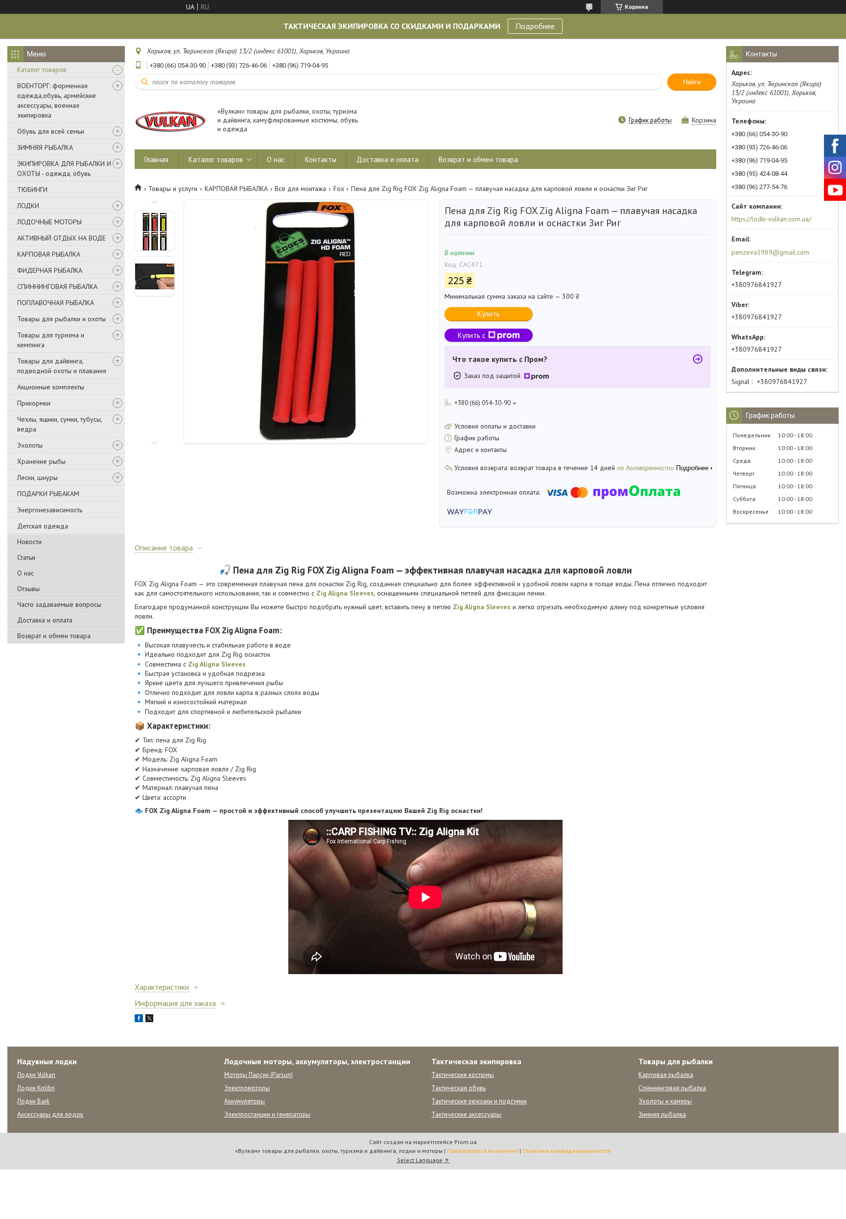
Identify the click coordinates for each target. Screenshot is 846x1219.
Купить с (472, 335)
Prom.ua (465, 1142)
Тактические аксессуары (466, 1114)
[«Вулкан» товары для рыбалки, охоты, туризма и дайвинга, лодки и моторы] (171, 120)
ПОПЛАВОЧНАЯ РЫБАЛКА (55, 302)
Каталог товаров (42, 69)
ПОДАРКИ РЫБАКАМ (48, 493)
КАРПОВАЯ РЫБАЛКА (48, 254)
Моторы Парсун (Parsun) (258, 1075)
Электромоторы (247, 1088)
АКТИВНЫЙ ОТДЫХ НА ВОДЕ (61, 238)
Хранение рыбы (41, 461)
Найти (692, 82)
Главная (156, 159)
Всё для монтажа (300, 188)
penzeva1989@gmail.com (770, 252)
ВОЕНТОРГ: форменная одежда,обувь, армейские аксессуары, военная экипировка (56, 100)
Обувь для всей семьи (50, 131)
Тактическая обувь (458, 1088)
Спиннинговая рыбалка (672, 1088)
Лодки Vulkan (36, 1075)
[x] (149, 1019)
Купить (488, 313)
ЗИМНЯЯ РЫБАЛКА (45, 147)
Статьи (26, 557)
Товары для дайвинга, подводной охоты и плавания (61, 366)
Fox (338, 188)
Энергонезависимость (49, 509)
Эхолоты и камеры (665, 1101)
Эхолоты (30, 445)
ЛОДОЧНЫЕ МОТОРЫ (49, 221)
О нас (25, 573)
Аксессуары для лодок (50, 1114)
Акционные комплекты (50, 386)
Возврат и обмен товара (54, 635)
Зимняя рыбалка (662, 1114)
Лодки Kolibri (36, 1088)
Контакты (320, 159)
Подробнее (535, 26)
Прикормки (33, 403)
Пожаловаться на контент (482, 1150)
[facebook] (139, 1019)
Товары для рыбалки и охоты (61, 318)
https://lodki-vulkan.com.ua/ (771, 219)
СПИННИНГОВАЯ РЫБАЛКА (57, 286)
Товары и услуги (172, 188)
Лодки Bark (33, 1101)
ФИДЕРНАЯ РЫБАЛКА (49, 270)
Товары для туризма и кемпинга (50, 340)
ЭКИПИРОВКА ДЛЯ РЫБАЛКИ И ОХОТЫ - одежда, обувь (64, 168)
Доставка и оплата (44, 620)
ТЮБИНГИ (32, 189)
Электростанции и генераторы (267, 1114)
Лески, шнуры (37, 477)
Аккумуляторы (244, 1101)
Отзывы (28, 588)
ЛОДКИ (28, 205)
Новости (29, 541)
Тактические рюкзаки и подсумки (479, 1101)
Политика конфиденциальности (566, 1150)
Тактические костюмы (462, 1075)
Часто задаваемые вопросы (59, 604)
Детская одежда (42, 526)
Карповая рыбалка (665, 1075)
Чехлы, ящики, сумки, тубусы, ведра (59, 424)
